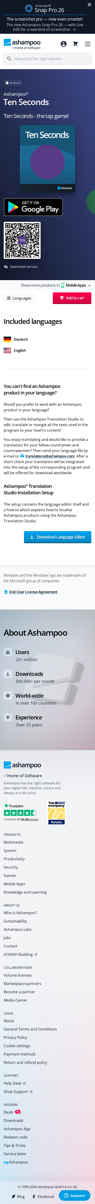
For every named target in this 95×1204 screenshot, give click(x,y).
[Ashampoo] (22, 765)
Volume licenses (18, 975)
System (10, 850)
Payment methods (20, 1054)
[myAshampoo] (63, 44)
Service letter (15, 1153)
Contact (10, 946)
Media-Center (15, 1000)
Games (10, 875)
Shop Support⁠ (16, 1091)
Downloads (13, 1120)
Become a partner (19, 991)
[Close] (89, 4)
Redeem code (15, 1137)
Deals (11, 1112)
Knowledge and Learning (25, 892)
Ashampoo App (17, 1128)
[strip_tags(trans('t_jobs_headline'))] (56, 813)
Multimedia (13, 842)
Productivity (14, 858)
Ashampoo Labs (18, 929)
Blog (21, 1196)
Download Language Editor (60, 536)
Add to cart (75, 297)
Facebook (46, 1196)
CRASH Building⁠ (18, 954)
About (9, 1020)
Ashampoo (16, 1162)
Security (11, 867)
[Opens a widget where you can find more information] (74, 1196)
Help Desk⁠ (12, 1083)
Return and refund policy (25, 1062)
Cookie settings (17, 1045)
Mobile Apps (14, 883)
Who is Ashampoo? (20, 912)
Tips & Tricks (15, 1145)
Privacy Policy (15, 1037)
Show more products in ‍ (53, 285)
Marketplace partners (22, 983)
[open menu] (87, 44)
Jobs (7, 937)
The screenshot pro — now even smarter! (45, 19)
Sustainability (15, 921)
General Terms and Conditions (30, 1029)
